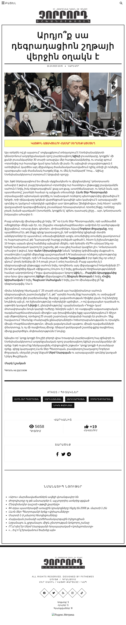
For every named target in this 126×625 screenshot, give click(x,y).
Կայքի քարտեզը (68, 582)
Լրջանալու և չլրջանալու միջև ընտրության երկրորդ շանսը (49, 522)
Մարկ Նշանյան (53, 399)
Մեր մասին (47, 582)
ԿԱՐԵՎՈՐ (73, 66)
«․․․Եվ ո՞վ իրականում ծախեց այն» (32, 530)
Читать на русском (15, 370)
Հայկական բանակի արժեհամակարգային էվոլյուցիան (46, 519)
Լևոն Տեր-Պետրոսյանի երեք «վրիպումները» (39, 511)
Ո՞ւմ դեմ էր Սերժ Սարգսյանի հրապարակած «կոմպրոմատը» (51, 526)
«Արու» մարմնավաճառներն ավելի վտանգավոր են (43, 497)
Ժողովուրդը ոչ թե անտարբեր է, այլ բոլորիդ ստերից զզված (49, 500)
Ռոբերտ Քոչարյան (100, 399)
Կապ (84, 582)
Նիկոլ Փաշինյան (63, 405)
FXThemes (87, 577)
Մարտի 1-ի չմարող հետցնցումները (33, 515)
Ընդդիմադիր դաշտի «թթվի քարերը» (34, 504)
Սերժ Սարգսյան (76, 399)
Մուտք (54, 579)
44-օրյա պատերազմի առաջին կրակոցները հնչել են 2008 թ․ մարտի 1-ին (58, 508)
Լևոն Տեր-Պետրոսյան (26, 399)
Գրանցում (69, 579)
